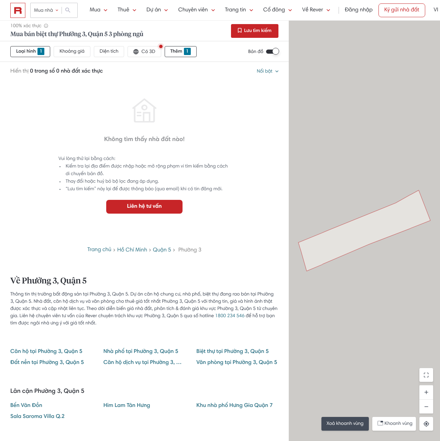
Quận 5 (162, 250)
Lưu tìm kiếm (257, 31)
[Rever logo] (17, 10)
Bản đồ (255, 52)
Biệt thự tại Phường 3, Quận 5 (232, 352)
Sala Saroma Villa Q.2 (37, 417)
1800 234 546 (230, 316)
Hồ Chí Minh (132, 250)
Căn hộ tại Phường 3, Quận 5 (46, 352)
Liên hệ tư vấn (144, 206)
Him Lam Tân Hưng (126, 406)
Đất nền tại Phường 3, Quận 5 (47, 363)
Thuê (123, 10)
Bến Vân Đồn (26, 406)
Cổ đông (274, 10)
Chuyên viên (193, 10)
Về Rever (312, 10)
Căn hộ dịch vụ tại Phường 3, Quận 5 (144, 363)
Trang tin (235, 10)
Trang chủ (99, 250)
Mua (95, 10)
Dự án (153, 10)
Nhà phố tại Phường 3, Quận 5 (140, 352)
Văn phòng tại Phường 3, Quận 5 (236, 363)
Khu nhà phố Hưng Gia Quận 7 (234, 406)
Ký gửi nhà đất (401, 10)
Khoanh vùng (398, 423)
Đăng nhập (359, 10)
